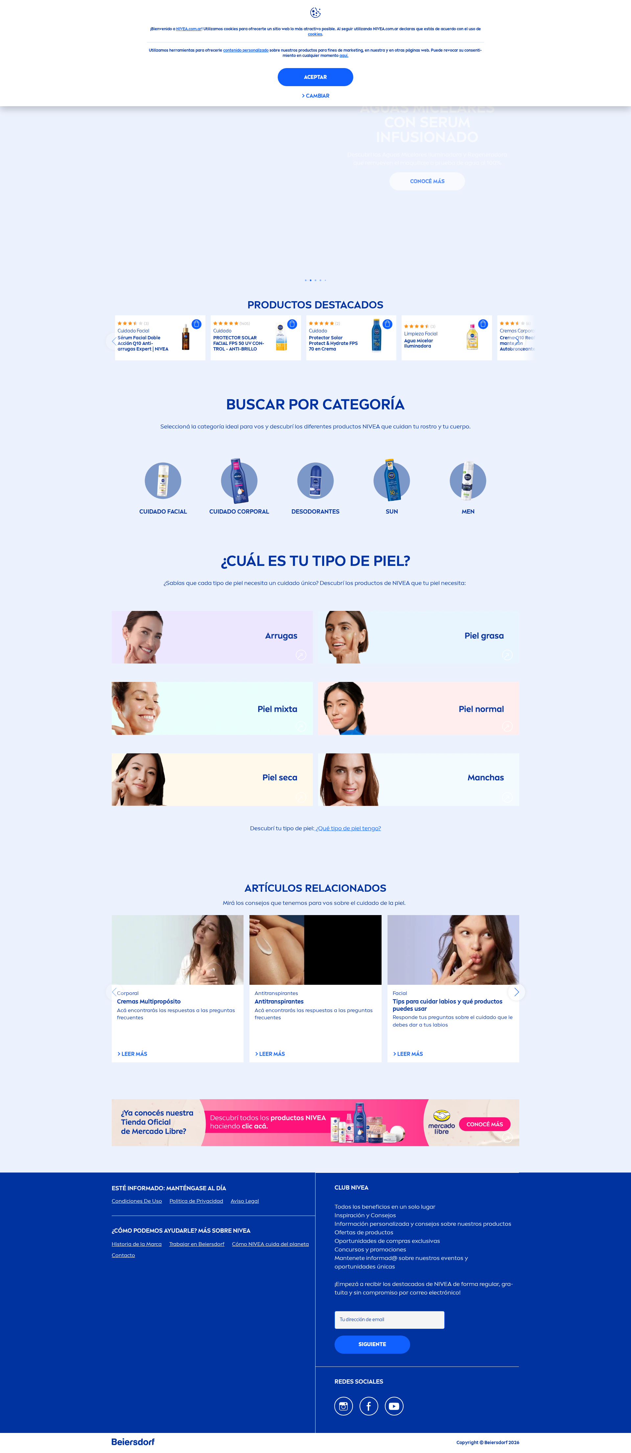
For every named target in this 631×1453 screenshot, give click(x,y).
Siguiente (372, 1344)
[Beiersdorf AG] (133, 1443)
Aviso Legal (245, 1201)
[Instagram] (343, 1406)
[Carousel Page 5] (325, 280)
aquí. (343, 55)
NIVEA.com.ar (188, 29)
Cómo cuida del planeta (270, 1244)
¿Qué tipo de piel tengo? (348, 828)
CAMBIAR (317, 96)
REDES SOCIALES (359, 1381)
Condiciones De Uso (137, 1201)
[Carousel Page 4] (320, 280)
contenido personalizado (246, 50)
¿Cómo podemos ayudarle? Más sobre (181, 1230)
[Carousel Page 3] (315, 280)
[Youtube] (394, 1406)
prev (114, 341)
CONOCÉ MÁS (427, 181)
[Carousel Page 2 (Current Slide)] (311, 280)
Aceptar (315, 77)
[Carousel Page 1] (306, 280)
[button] (196, 324)
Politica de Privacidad (196, 1201)
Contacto (123, 1255)
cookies (315, 34)
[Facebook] (369, 1406)
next (516, 341)
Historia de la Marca (137, 1244)
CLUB (351, 1187)
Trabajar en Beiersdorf (196, 1244)
